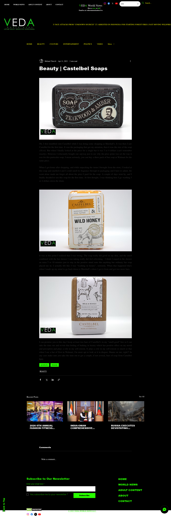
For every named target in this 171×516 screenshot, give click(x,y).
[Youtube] (116, 3)
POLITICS (88, 44)
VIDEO (100, 44)
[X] (112, 3)
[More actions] (130, 61)
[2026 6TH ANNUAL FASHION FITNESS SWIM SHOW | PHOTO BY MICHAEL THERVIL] (45, 411)
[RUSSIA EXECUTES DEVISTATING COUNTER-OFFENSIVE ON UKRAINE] (126, 411)
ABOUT (123, 495)
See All (141, 396)
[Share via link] (59, 380)
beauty (54, 365)
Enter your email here (35, 484)
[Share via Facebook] (40, 380)
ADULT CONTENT (130, 490)
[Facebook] (108, 3)
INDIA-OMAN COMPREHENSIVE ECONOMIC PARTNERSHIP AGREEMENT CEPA (82, 426)
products (44, 365)
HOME (29, 44)
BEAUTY (41, 44)
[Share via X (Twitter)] (46, 380)
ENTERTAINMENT (71, 44)
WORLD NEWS (128, 484)
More (110, 44)
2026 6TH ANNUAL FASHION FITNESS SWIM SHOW (41, 426)
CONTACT (125, 501)
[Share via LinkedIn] (52, 380)
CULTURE (54, 44)
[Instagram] (104, 3)
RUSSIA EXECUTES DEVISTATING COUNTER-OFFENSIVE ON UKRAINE (124, 426)
